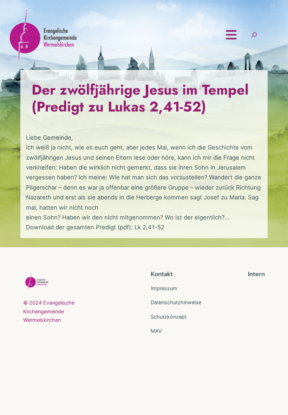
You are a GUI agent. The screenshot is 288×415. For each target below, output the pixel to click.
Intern (256, 273)
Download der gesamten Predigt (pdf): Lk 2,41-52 (95, 227)
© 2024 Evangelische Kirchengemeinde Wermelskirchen (48, 311)
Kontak (160, 273)
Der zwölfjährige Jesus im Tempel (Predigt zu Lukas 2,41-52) (140, 98)
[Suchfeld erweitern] (254, 35)
